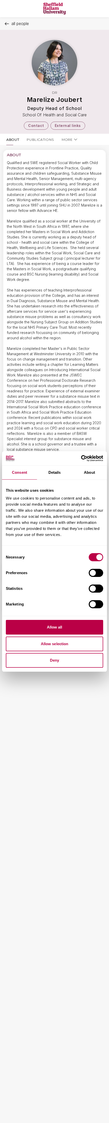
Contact (36, 125)
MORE (67, 140)
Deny (54, 660)
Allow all (54, 627)
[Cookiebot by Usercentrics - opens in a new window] (81, 458)
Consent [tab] (19, 472)
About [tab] (89, 472)
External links (68, 125)
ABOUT (12, 140)
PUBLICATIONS (40, 140)
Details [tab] (54, 472)
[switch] (96, 573)
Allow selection (54, 644)
